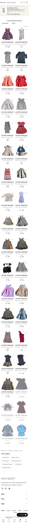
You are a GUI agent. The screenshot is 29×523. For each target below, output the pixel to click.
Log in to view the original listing (13, 14)
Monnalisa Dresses (6, 467)
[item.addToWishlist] (12, 29)
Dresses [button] (13, 23)
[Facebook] (2, 488)
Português (25, 510)
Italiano (19, 510)
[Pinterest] (9, 488)
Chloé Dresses (5, 457)
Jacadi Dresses (18, 464)
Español (15, 512)
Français (8, 510)
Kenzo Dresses (5, 460)
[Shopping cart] (27, 2)
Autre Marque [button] (5, 23)
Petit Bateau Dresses (16, 460)
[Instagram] (6, 488)
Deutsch (14, 510)
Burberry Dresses (15, 457)
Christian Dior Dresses (7, 464)
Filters (23, 514)
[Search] (21, 2)
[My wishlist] (24, 2)
